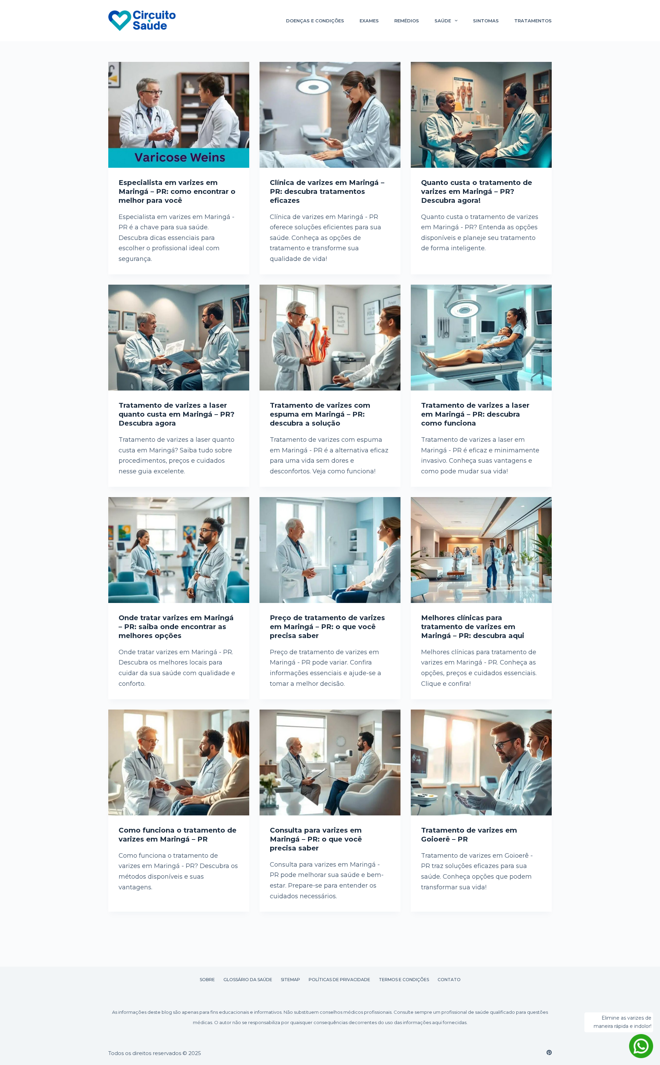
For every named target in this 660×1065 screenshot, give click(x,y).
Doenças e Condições (315, 20)
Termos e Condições (404, 979)
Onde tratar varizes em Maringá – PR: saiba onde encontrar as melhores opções (176, 627)
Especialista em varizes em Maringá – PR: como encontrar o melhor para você (177, 191)
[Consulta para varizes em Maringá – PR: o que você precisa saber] (330, 762)
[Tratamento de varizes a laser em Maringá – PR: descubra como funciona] (481, 338)
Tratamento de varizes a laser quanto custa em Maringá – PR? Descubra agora (176, 414)
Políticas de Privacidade (339, 979)
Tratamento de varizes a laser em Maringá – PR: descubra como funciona (475, 414)
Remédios (406, 20)
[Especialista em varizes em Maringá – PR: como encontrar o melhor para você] (178, 115)
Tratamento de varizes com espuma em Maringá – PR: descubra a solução (320, 414)
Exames (369, 20)
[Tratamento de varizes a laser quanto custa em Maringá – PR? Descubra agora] (178, 338)
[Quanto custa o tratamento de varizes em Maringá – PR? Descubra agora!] (481, 115)
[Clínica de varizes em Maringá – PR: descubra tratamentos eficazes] (330, 115)
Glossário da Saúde (247, 979)
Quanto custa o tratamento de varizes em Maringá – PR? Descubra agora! (476, 191)
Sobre (207, 979)
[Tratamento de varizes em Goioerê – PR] (481, 762)
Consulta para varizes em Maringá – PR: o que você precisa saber (316, 839)
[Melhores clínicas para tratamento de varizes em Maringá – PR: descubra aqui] (481, 550)
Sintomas (486, 20)
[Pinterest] (549, 1052)
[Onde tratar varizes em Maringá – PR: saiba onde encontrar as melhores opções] (178, 550)
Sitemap (290, 979)
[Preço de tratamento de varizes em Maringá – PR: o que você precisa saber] (330, 550)
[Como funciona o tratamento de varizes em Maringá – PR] (178, 762)
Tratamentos (533, 20)
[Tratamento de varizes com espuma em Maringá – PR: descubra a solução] (330, 338)
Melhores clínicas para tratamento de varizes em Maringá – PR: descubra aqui (472, 627)
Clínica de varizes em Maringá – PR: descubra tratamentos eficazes (327, 191)
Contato (449, 979)
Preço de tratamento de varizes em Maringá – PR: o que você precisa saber (327, 627)
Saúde (442, 20)
